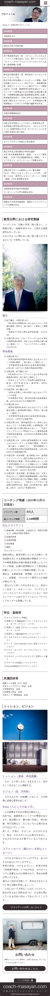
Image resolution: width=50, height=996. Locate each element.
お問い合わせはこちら (25, 968)
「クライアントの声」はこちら (24, 907)
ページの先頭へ (24, 980)
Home (5, 25)
